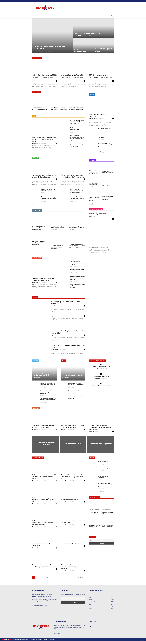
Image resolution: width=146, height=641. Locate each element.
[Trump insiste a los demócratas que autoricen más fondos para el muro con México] (73, 167)
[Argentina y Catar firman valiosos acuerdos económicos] (108, 191)
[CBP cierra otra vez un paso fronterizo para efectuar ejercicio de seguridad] (101, 67)
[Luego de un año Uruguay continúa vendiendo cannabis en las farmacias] (44, 372)
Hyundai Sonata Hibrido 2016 (101, 366)
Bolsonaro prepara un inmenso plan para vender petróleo (94, 184)
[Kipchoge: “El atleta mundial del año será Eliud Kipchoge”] (44, 417)
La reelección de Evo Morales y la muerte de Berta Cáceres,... (44, 176)
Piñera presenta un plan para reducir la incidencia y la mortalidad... (58, 227)
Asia (55, 257)
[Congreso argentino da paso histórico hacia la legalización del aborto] (64, 384)
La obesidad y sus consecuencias (101, 386)
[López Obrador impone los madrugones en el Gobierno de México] (77, 219)
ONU (77, 257)
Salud (86, 16)
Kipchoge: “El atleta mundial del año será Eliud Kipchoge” (43, 426)
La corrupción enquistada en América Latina (107, 173)
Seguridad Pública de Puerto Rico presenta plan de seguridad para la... (72, 77)
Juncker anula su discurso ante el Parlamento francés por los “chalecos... (77, 286)
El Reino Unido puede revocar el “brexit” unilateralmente (43, 279)
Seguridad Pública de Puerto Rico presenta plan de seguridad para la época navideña (44, 600)
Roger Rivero (54, 305)
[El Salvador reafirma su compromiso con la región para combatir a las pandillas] (59, 238)
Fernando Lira (92, 118)
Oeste (61, 116)
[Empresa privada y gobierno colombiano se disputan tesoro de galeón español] (35, 392)
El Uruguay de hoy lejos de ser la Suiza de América (94, 199)
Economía (64, 16)
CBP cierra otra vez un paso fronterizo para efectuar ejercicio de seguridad (42, 604)
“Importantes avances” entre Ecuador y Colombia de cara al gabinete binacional (77, 246)
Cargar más (101, 491)
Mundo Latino (47, 16)
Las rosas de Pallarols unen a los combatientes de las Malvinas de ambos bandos (47, 385)
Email (62, 596)
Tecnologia (76, 297)
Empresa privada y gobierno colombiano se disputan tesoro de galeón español (48, 392)
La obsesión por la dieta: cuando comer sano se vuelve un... (105, 145)
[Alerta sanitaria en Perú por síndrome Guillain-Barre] (64, 399)
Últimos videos (36, 92)
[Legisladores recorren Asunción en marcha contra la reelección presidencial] (95, 505)
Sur (77, 116)
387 (101, 364)
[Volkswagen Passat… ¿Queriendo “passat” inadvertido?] (40, 335)
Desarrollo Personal (43, 1)
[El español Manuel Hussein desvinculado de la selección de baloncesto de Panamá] (101, 417)
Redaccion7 (35, 429)
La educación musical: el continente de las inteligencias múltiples (99, 215)
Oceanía (72, 257)
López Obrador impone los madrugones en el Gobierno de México (76, 227)
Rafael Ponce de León (39, 51)
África (50, 257)
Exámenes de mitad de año (104, 128)
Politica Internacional (73, 158)
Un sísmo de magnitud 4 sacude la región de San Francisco (107, 527)
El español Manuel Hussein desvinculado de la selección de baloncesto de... (100, 427)
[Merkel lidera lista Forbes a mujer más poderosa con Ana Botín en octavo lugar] (64, 198)
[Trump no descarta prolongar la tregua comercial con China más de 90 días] (36, 198)
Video (104, 16)
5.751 (47, 577)
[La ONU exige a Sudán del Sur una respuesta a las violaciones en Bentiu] (64, 271)
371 (101, 373)
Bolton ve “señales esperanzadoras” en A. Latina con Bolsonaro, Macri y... (77, 191)
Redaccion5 (35, 80)
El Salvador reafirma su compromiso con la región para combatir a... (58, 247)
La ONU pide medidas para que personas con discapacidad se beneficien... (77, 278)
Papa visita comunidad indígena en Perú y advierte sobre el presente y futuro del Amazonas (48, 400)
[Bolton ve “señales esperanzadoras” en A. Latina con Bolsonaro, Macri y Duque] (64, 191)
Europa (66, 257)
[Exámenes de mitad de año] (92, 130)
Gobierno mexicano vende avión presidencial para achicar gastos (94, 172)
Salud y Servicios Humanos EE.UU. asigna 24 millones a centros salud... (44, 77)
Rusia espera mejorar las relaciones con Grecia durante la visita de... (77, 263)
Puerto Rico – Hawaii (69, 116)
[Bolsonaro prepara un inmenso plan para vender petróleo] (95, 179)
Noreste (55, 116)
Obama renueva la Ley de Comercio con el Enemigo (94, 527)
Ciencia (49, 1)
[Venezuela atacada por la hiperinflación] (108, 179)
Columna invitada (69, 446)
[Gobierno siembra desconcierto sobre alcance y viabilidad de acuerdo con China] (64, 137)
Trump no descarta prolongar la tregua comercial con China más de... (48, 198)
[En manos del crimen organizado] (93, 137)
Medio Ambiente (67, 297)
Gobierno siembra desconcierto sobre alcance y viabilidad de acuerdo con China (43, 523)
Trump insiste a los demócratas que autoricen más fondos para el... (73, 176)
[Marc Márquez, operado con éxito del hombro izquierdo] (73, 417)
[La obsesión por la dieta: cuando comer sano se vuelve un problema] (93, 145)
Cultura (80, 16)
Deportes (92, 16)
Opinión (98, 16)
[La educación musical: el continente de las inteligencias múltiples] (101, 233)
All (42, 116)
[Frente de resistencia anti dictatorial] (101, 105)
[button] (112, 16)
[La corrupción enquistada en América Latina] (108, 166)
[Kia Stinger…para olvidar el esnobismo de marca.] (40, 306)
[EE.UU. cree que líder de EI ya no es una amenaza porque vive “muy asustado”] (64, 146)
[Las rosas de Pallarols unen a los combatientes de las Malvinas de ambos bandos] (35, 385)
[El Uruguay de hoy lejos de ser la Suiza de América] (95, 192)
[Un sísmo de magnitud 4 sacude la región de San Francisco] (108, 520)
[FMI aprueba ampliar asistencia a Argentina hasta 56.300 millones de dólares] (108, 505)
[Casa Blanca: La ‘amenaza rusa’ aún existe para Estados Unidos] (59, 100)
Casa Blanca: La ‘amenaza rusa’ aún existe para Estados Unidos (59, 109)
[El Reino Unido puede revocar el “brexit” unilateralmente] (36, 190)
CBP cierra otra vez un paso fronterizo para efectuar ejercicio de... (100, 77)
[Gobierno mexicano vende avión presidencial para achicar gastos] (95, 166)
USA (34, 16)
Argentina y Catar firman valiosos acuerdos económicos (107, 198)
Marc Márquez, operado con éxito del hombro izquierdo (72, 426)
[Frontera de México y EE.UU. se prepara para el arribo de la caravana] (103, 44)
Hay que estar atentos (103, 151)
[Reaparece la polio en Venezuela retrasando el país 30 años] (64, 392)
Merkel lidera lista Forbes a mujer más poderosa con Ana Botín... (77, 198)
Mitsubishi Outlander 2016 (101, 376)
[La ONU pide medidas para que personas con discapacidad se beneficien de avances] (64, 278)
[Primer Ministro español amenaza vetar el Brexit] (52, 29)
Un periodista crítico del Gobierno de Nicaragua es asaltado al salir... (39, 228)
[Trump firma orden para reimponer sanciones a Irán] (40, 100)
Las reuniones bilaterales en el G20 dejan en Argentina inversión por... (40, 243)
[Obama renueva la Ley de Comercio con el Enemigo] (95, 520)
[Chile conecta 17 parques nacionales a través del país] (40, 352)
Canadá (60, 257)
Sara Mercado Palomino (94, 218)
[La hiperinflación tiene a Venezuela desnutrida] (73, 372)
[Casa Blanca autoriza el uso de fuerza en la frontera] (83, 44)
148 (101, 383)
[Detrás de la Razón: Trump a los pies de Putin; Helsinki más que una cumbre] (77, 100)
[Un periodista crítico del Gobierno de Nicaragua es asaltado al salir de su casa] (40, 219)
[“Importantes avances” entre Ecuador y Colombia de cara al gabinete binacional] (77, 237)
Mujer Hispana (72, 16)
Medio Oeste (48, 116)
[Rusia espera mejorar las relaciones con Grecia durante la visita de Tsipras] (64, 263)
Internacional (56, 16)
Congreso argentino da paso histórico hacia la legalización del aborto (75, 385)
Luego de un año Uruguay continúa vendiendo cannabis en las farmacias (44, 375)
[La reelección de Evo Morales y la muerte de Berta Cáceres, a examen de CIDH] (44, 167)
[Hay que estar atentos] (91, 153)
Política (39, 16)
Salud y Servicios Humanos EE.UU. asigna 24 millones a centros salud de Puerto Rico (34, 639)
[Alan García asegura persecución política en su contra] (93, 28)
